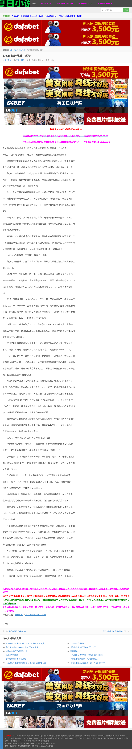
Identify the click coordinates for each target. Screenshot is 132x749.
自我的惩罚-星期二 (77, 643)
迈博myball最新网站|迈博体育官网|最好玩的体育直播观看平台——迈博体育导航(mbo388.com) (66, 141)
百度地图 (52, 743)
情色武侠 (22, 50)
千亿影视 (81, 738)
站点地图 (39, 743)
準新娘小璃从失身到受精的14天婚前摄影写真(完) (25, 643)
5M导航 (52, 735)
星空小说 (87, 735)
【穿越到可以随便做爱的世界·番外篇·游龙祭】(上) (26, 662)
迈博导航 (18, 738)
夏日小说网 (20, 60)
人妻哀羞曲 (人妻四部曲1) (113, 631)
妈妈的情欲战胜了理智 (17, 56)
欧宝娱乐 (38, 735)
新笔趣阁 (79, 735)
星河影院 (11, 738)
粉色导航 (59, 735)
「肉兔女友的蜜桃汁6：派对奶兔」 (84, 658)
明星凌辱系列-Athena (17, 631)
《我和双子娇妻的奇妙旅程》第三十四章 (86, 655)
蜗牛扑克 (116, 735)
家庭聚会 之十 (76, 651)
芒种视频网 (45, 741)
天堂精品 (65, 738)
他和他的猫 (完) (12, 655)
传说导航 (30, 735)
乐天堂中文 (57, 738)
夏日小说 (15, 3)
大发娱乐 (101, 735)
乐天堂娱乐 (26, 738)
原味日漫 (45, 735)
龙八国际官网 (97, 738)
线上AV (72, 735)
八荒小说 (94, 735)
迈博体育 (109, 735)
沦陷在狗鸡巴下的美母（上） (17, 651)
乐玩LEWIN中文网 (24, 741)
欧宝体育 (49, 738)
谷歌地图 (45, 743)
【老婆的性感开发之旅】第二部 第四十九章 (87, 662)
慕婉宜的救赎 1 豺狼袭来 (16, 658)
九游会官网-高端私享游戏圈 (15, 588)
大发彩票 (42, 738)
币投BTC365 (35, 741)
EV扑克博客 (13, 741)
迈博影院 (89, 738)
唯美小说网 (73, 738)
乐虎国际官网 (108, 738)
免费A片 (66, 735)
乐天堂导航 (34, 738)
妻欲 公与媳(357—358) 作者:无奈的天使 (22, 647)
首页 (34, 3)
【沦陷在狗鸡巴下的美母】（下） (83, 647)
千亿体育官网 (118, 738)
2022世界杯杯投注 (19, 735)
